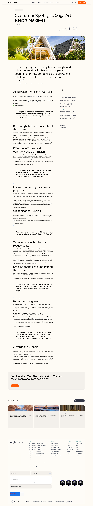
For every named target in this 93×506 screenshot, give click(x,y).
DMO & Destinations (55, 459)
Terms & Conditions (36, 501)
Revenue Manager (54, 443)
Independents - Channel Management (36, 453)
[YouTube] (18, 501)
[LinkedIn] (14, 501)
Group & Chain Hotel (55, 451)
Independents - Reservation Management (37, 459)
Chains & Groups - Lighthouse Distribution (37, 449)
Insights (77, 449)
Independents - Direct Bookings (35, 455)
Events (77, 447)
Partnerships (69, 447)
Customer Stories (79, 451)
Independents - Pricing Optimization (36, 451)
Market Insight (63, 127)
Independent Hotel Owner (56, 449)
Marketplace (69, 455)
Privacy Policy (43, 501)
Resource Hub (79, 443)
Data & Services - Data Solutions (35, 460)
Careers (68, 445)
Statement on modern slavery (59, 501)
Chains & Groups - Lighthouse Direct (36, 447)
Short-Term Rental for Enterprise (57, 457)
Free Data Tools (79, 453)
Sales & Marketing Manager (56, 447)
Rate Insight (62, 125)
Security (68, 453)
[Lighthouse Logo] (13, 3)
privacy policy (40, 491)
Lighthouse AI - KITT (33, 466)
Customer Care (70, 449)
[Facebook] (11, 501)
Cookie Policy (50, 501)
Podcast (77, 455)
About (68, 443)
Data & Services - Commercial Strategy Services (38, 462)
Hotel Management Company (56, 455)
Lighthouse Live (79, 457)
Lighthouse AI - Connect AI (34, 464)
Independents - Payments (34, 457)
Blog (77, 445)
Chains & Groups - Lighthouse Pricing (36, 443)
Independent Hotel (54, 453)
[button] (63, 29)
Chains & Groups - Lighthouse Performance (37, 445)
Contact (68, 451)
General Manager (54, 445)
